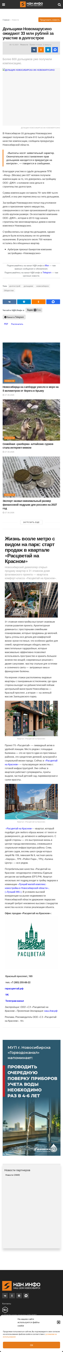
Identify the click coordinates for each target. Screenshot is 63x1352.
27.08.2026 (9, 394)
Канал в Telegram (15, 317)
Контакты (6, 1303)
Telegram (47, 272)
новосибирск (42, 286)
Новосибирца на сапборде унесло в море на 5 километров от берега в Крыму (31, 388)
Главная (6, 19)
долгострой (14, 286)
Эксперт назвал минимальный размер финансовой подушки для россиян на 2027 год (30, 504)
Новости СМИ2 (12, 1174)
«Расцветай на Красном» (19, 828)
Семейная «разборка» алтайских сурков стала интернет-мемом (28, 445)
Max (47, 265)
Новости (15, 19)
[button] (58, 1322)
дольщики (28, 286)
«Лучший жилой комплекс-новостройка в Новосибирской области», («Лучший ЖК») (27, 887)
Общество (9, 290)
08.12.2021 (14, 44)
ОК (31, 1345)
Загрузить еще (31, 522)
